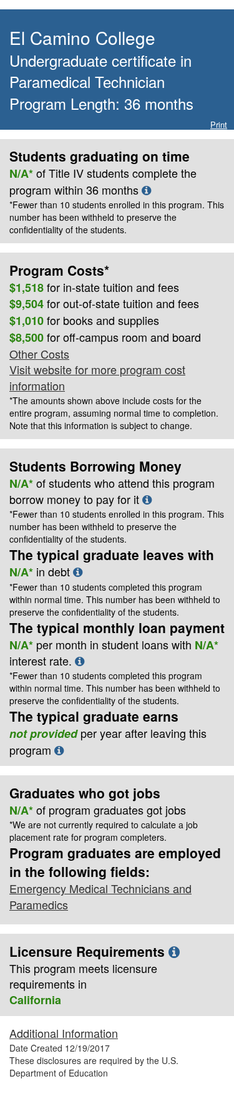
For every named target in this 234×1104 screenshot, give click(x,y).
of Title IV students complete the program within (116, 200)
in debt (114, 591)
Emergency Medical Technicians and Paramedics (100, 896)
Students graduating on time (99, 156)
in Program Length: (101, 82)
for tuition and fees (94, 287)
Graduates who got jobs (84, 792)
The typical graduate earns (93, 716)
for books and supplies (84, 320)
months (120, 190)
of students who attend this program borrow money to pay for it (116, 510)
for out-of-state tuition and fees (104, 304)
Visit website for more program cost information (97, 377)
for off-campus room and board (105, 337)
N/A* (21, 483)
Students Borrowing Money (95, 466)
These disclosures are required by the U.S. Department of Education (93, 1066)
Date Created (59, 1048)
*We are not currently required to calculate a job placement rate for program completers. (103, 830)
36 (92, 190)
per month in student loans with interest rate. (114, 672)
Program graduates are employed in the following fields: (115, 862)
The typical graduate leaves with (111, 554)
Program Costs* (59, 270)
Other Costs (39, 354)
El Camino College (82, 37)
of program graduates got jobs (97, 810)
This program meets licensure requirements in (83, 976)
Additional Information (63, 1033)
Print (218, 124)
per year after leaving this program (108, 741)
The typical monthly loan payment (117, 627)
